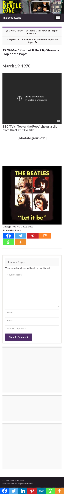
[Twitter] (20, 236)
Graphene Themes (25, 483)
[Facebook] (8, 236)
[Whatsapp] (8, 242)
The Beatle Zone (11, 17)
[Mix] (45, 236)
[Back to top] (57, 487)
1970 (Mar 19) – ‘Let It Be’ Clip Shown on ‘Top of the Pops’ (33, 32)
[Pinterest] (33, 236)
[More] (20, 242)
